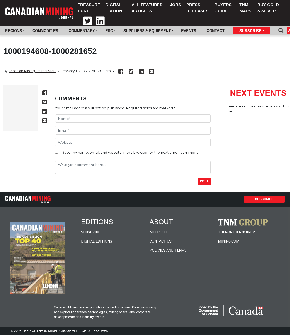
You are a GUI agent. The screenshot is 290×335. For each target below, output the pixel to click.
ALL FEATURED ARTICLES (147, 7)
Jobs (175, 4)
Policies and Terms (168, 250)
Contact (216, 31)
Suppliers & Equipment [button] (147, 31)
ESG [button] (109, 31)
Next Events (258, 93)
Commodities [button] (45, 31)
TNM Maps (245, 7)
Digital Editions (96, 241)
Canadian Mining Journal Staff (32, 71)
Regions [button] (13, 31)
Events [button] (188, 31)
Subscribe (264, 199)
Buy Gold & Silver (268, 7)
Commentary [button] (82, 31)
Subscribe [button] (250, 31)
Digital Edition (114, 7)
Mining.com (228, 241)
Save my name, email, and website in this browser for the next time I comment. (130, 152)
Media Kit (158, 232)
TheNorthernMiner (236, 232)
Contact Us (161, 241)
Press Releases (197, 7)
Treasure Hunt (89, 7)
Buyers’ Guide (223, 7)
